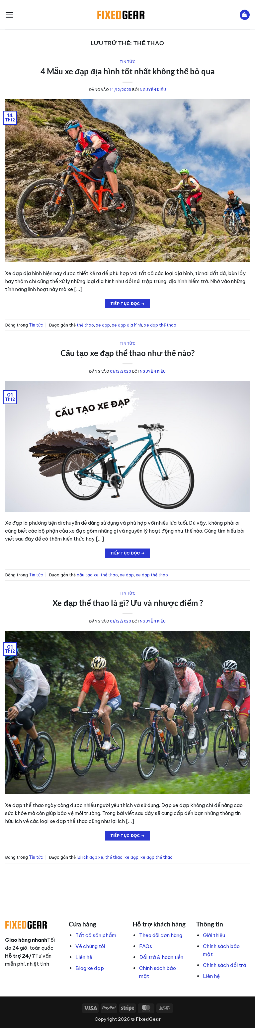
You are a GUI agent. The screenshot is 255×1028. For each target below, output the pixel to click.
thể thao (85, 325)
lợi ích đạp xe (90, 857)
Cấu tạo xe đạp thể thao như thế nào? (127, 353)
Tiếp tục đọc (127, 303)
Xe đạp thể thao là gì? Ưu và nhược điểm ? (127, 603)
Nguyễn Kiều (153, 89)
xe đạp (103, 325)
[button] (9, 15)
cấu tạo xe (88, 574)
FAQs (145, 946)
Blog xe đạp (89, 968)
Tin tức (127, 62)
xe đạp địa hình (127, 325)
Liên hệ (83, 957)
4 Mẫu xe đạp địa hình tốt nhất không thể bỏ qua (128, 71)
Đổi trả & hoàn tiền (161, 957)
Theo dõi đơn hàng (160, 935)
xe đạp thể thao (160, 325)
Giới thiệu (214, 935)
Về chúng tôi (90, 946)
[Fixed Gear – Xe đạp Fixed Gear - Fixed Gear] (127, 15)
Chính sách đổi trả (224, 965)
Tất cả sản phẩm (95, 935)
